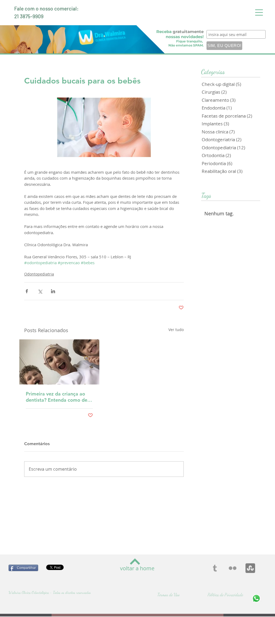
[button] (259, 12)
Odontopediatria (39, 274)
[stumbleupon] (250, 568)
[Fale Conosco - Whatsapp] (256, 598)
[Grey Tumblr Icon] (215, 568)
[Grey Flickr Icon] (232, 568)
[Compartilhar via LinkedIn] (53, 291)
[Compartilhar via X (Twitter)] (39, 291)
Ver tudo (176, 329)
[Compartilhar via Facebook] (26, 291)
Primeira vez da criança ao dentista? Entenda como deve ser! (59, 397)
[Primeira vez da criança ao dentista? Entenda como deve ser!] (59, 361)
